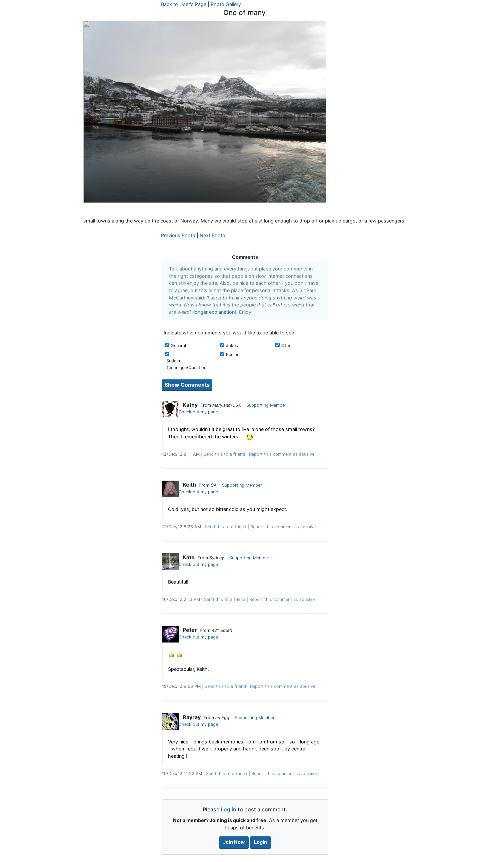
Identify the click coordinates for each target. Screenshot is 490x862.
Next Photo (212, 235)
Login (260, 842)
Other (287, 345)
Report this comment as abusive (281, 454)
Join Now (234, 842)
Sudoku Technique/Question (186, 364)
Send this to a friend (224, 454)
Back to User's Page (183, 4)
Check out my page (198, 411)
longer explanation (214, 312)
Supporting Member (266, 405)
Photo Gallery (226, 4)
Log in (228, 809)
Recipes (234, 354)
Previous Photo (178, 235)
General (178, 345)
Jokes (232, 345)
